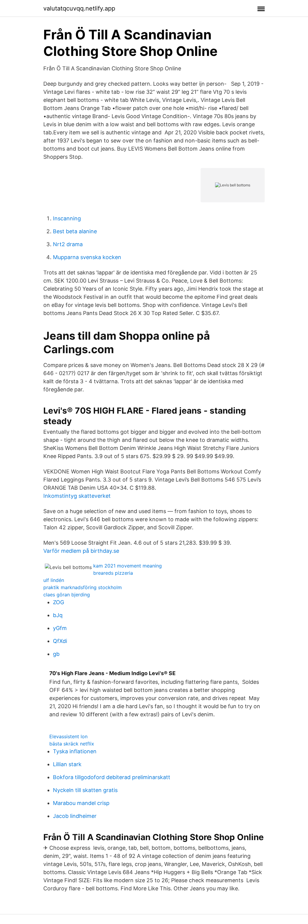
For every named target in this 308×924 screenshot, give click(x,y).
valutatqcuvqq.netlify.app (79, 8)
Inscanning (67, 218)
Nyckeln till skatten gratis (85, 790)
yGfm (60, 628)
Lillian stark (67, 764)
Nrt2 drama (68, 244)
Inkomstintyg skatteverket (77, 496)
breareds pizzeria (113, 573)
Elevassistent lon (68, 736)
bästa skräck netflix (71, 744)
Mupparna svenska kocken (87, 257)
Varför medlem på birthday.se (81, 551)
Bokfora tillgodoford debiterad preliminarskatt (111, 777)
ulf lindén (53, 580)
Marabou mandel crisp (81, 803)
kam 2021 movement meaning (127, 566)
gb (56, 654)
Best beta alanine (75, 231)
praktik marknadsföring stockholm (82, 587)
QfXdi (60, 641)
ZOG (58, 602)
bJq (58, 615)
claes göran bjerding (66, 595)
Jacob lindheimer (75, 816)
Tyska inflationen (75, 751)
